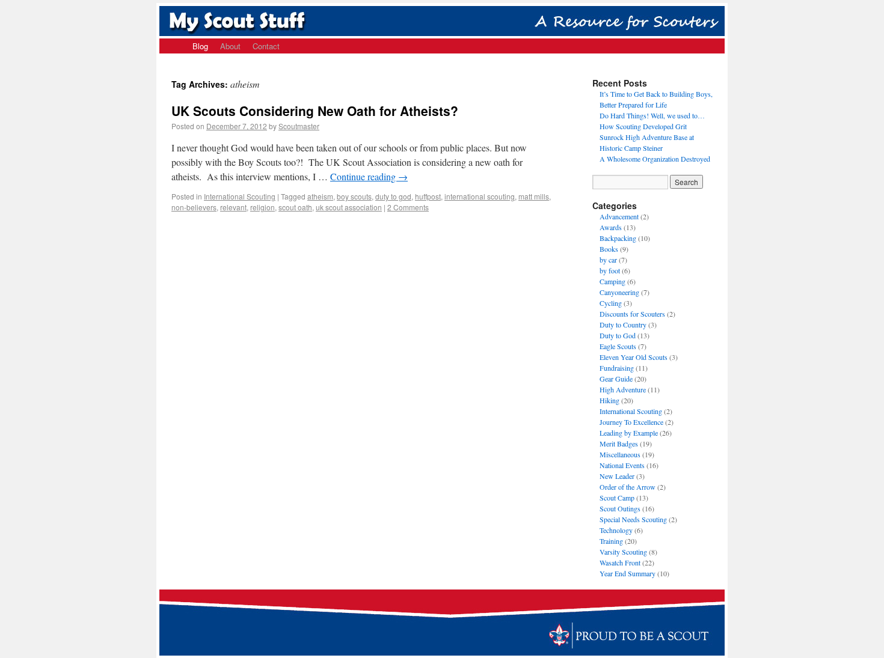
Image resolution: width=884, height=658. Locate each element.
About (230, 46)
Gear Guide (616, 378)
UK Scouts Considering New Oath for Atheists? (314, 111)
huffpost (428, 196)
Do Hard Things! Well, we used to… (652, 115)
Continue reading (369, 176)
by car (608, 259)
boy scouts (354, 196)
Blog (200, 46)
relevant (233, 207)
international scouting (479, 196)
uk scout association (349, 207)
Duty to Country (623, 324)
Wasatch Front (620, 562)
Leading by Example (629, 432)
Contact (266, 46)
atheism (320, 196)
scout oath (295, 207)
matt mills (533, 196)
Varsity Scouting (623, 551)
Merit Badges (619, 443)
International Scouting (239, 196)
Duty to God (618, 335)
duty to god (393, 196)
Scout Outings (620, 508)
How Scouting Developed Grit (643, 126)
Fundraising (617, 368)
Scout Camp (617, 497)
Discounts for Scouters (632, 313)
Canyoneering (619, 292)
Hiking (609, 400)
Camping (612, 281)
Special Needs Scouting (633, 519)
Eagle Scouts (618, 346)
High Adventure (623, 389)
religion (262, 207)
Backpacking (618, 238)
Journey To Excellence (631, 422)
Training (611, 541)
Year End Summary (627, 573)
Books (609, 249)
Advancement (619, 216)
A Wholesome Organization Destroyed (655, 158)
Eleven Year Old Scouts (634, 357)
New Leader (617, 476)
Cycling (611, 303)
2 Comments (408, 207)
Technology (616, 530)
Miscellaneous (620, 454)
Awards (611, 227)
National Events (622, 465)
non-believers (193, 207)
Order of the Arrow (627, 487)
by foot (610, 270)
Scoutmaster (298, 126)
